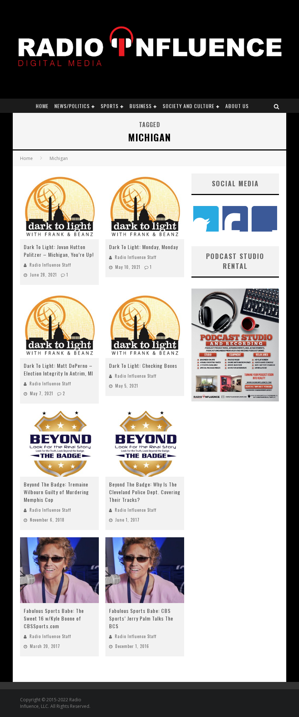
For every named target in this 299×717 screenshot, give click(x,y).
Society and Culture (188, 106)
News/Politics (72, 106)
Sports (110, 106)
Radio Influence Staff (50, 265)
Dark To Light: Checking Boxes (143, 365)
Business (140, 106)
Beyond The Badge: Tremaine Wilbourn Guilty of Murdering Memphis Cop (56, 491)
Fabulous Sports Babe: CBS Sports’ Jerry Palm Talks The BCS (141, 618)
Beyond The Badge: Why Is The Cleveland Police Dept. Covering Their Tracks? (144, 491)
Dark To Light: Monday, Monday (143, 247)
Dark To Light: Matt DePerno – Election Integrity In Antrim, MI (58, 369)
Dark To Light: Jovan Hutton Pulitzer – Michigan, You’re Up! (59, 250)
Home (42, 106)
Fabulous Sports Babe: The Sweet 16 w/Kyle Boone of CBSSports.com (54, 618)
